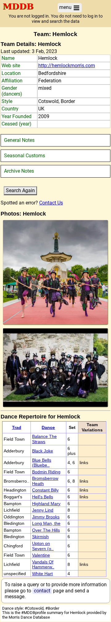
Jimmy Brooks (46, 516)
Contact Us (51, 203)
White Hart (42, 573)
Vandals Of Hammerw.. (43, 564)
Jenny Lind (42, 510)
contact (42, 591)
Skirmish (40, 536)
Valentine (41, 555)
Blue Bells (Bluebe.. (41, 463)
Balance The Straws (44, 439)
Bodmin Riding (46, 471)
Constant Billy (45, 490)
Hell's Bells (42, 496)
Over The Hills (46, 530)
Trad (16, 427)
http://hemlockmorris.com (66, 65)
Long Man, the (46, 523)
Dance (48, 427)
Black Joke (42, 450)
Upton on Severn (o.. (43, 546)
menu (66, 7)
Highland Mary (46, 503)
